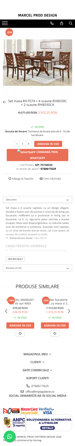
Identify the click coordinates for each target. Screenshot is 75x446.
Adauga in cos (48, 144)
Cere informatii (51, 178)
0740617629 (40, 386)
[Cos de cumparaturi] (62, 23)
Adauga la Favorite (22, 178)
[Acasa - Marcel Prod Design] (37, 15)
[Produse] (5, 24)
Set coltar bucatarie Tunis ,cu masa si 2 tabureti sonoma (55, 301)
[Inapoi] (3, 102)
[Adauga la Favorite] (20, 333)
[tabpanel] (37, 62)
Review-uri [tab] (13, 268)
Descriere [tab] (11, 199)
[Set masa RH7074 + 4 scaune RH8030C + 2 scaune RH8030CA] (37, 62)
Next (69, 67)
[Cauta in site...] (70, 23)
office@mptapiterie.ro (39, 391)
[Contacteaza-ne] (52, 23)
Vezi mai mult (15, 258)
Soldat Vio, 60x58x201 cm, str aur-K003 (20, 301)
